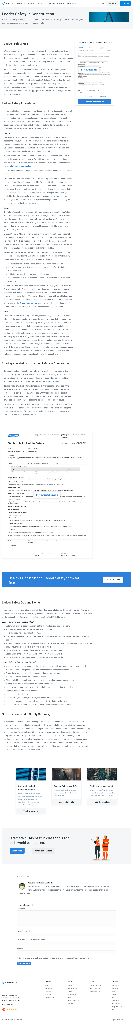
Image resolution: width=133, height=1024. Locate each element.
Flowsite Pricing (95, 991)
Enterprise (115, 988)
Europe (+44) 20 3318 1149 (11, 1000)
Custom (70, 1004)
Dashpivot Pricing (95, 985)
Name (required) (23, 931)
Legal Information (117, 1020)
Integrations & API (117, 1007)
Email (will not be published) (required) (32, 940)
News (113, 997)
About (114, 991)
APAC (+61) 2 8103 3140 (10, 995)
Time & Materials (73, 994)
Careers (114, 994)
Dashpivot (48, 988)
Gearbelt (48, 991)
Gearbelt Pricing (95, 988)
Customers (115, 985)
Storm (47, 985)
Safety (27, 876)
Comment (21, 909)
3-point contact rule (29, 303)
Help (113, 1010)
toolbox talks (53, 381)
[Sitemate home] (9, 983)
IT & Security (116, 1004)
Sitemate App (49, 997)
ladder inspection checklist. (23, 166)
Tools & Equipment (74, 1000)
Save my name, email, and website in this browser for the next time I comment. (54, 958)
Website (20, 949)
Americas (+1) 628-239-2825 (11, 998)
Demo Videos (116, 1000)
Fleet (69, 997)
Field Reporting (72, 988)
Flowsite (48, 994)
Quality (70, 991)
